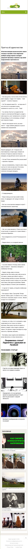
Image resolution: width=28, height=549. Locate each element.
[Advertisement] (14, 31)
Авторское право (14, 543)
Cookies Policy (18, 547)
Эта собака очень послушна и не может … (14, 469)
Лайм (9, 539)
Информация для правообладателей (14, 545)
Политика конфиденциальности (14, 541)
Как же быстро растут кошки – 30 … (12, 528)
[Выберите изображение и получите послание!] (14, 410)
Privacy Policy (10, 547)
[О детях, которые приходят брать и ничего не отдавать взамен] (14, 359)
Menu (3, 12)
